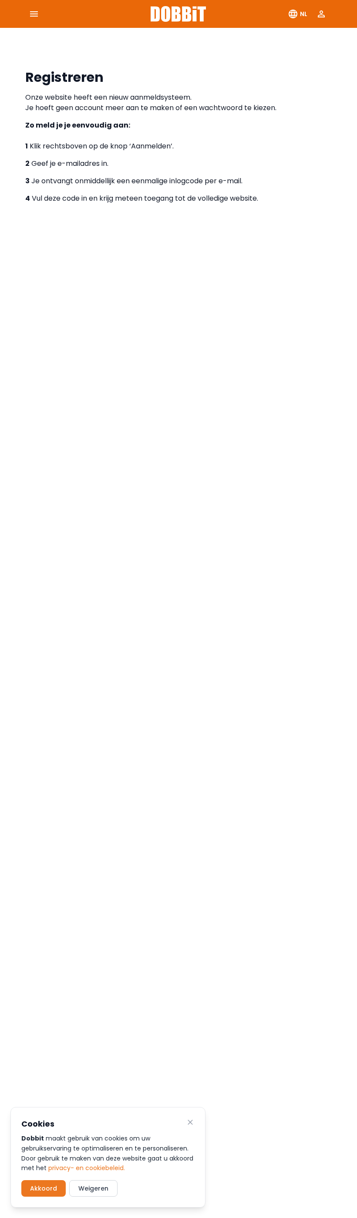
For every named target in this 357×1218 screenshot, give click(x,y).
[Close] (190, 1122)
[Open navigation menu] (34, 14)
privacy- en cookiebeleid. (86, 1168)
